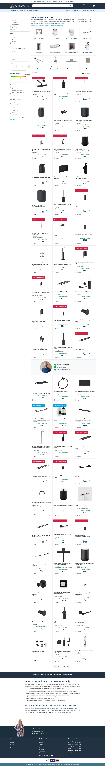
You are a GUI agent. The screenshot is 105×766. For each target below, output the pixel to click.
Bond (13, 43)
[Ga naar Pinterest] (49, 755)
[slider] (11, 70)
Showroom (68, 10)
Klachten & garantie (14, 747)
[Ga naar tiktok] (40, 755)
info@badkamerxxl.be (40, 733)
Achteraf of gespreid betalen (38, 1)
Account (84, 7)
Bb (13, 39)
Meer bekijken (13, 29)
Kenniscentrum (28, 10)
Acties (21, 10)
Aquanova (15, 22)
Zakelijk (84, 10)
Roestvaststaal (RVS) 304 (18, 117)
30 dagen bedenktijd (69, 1)
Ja (13, 51)
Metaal (14, 114)
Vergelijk (35, 101)
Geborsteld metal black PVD (18, 92)
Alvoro (14, 20)
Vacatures (41, 749)
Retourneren (13, 744)
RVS (13, 112)
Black (14, 87)
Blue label (14, 27)
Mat (14, 102)
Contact (41, 744)
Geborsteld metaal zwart (18, 90)
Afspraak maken (76, 10)
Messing (15, 110)
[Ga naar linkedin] (42, 755)
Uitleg (23, 48)
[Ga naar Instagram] (47, 755)
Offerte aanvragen (14, 746)
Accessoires (16, 14)
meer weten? (71, 764)
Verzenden (12, 742)
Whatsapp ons (38, 731)
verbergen (77, 764)
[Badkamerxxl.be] (20, 5)
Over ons (41, 741)
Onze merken (42, 753)
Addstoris (14, 36)
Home (11, 14)
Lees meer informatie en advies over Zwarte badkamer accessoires (47, 25)
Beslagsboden (16, 24)
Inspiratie (35, 10)
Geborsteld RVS (16, 94)
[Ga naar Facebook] (45, 755)
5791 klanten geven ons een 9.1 (55, 1)
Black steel (15, 88)
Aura (13, 37)
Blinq (13, 26)
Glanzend (15, 104)
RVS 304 (14, 116)
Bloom (14, 41)
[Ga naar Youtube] (52, 755)
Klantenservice (90, 10)
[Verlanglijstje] (89, 6)
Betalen (12, 741)
